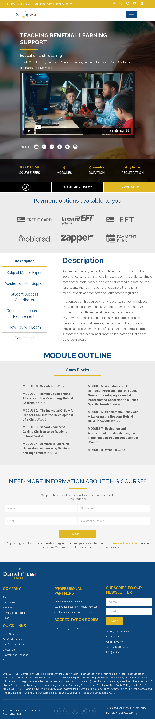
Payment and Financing (15, 654)
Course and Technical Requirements (25, 313)
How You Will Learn (25, 327)
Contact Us (9, 649)
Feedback (8, 660)
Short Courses (10, 634)
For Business (10, 602)
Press (6, 618)
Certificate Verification (14, 644)
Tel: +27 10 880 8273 (117, 646)
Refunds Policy (114, 713)
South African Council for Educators (73, 612)
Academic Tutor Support (25, 283)
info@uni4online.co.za (117, 652)
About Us (8, 597)
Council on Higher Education (69, 628)
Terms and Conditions (118, 707)
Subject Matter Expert (25, 272)
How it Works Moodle (14, 612)
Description (25, 261)
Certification (25, 338)
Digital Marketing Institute (68, 601)
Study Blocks (77, 370)
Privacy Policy (139, 707)
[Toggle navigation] (131, 14)
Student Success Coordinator (25, 297)
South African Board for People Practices (76, 606)
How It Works (10, 607)
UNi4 (18, 714)
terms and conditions (124, 543)
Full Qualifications (12, 639)
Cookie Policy (130, 713)
